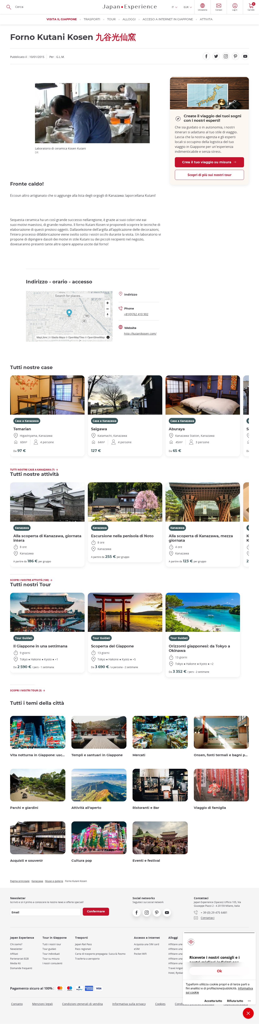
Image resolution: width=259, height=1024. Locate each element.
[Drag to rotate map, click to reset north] (107, 315)
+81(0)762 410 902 (136, 314)
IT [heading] (173, 7)
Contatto (17, 1004)
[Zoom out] (107, 309)
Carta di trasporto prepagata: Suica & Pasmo (100, 953)
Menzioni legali (42, 1004)
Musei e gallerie (54, 881)
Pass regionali (83, 948)
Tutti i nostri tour (51, 944)
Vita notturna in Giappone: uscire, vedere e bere (37, 755)
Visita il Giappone (62, 19)
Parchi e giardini (24, 807)
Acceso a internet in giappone (168, 19)
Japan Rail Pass (83, 944)
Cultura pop (81, 860)
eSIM (137, 948)
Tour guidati (49, 948)
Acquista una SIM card (146, 944)
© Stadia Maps (57, 337)
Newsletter (16, 948)
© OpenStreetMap (95, 337)
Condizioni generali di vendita (82, 1004)
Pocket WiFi (140, 953)
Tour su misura (50, 958)
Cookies (160, 1004)
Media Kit (15, 963)
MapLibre (42, 337)
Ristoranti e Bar (146, 807)
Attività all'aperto (86, 807)
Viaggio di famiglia (210, 807)
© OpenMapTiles (75, 337)
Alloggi (129, 19)
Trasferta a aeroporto (87, 958)
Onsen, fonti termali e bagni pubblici (221, 755)
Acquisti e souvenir (26, 860)
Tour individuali (51, 953)
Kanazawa (22, 528)
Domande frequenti (21, 968)
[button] (69, 313)
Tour (111, 19)
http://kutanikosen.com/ (140, 333)
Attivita (206, 19)
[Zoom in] (107, 303)
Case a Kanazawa (27, 421)
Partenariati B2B (19, 958)
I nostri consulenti (52, 963)
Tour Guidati (23, 638)
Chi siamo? (16, 944)
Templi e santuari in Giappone (97, 755)
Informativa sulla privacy (129, 1004)
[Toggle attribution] (108, 337)
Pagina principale (20, 881)
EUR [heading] (186, 7)
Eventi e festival (146, 860)
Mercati (139, 755)
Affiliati (14, 953)
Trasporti (92, 19)
